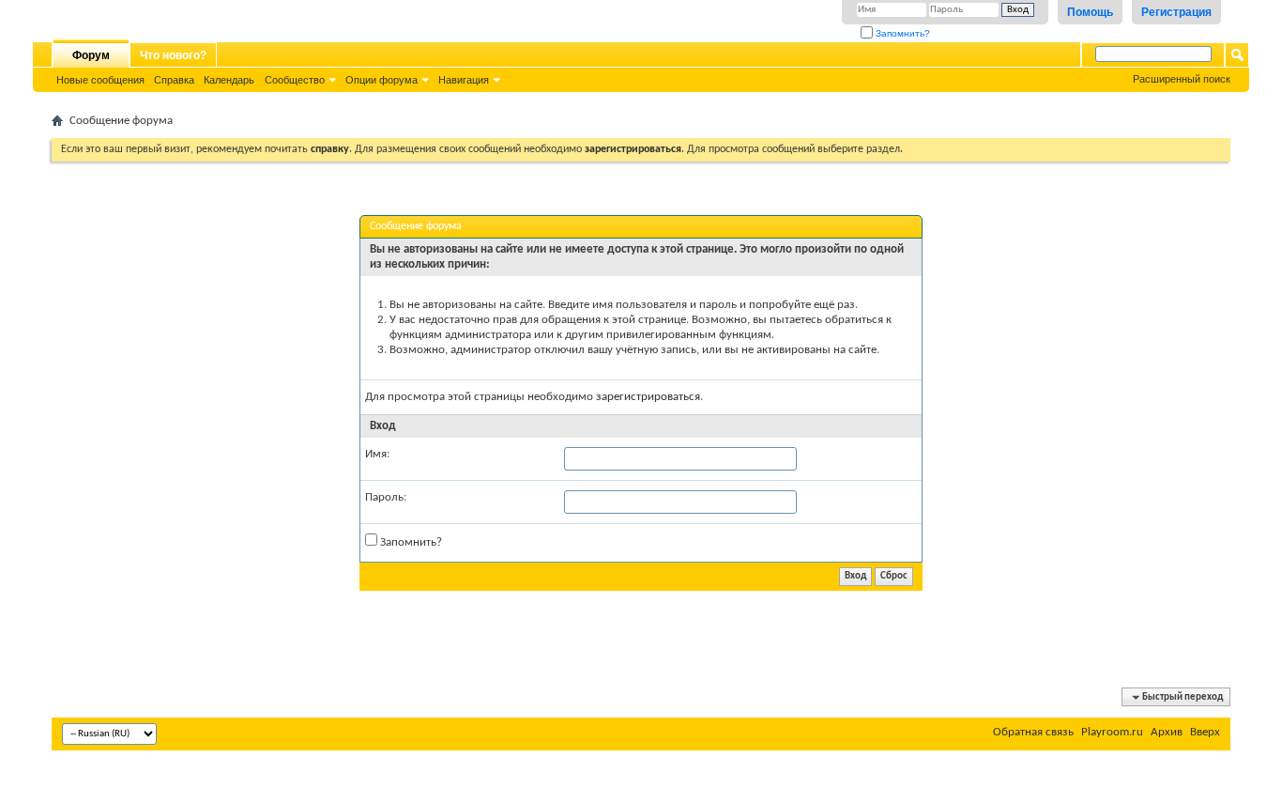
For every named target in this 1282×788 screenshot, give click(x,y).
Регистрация (1176, 12)
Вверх (1205, 732)
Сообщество (295, 79)
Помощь (1090, 12)
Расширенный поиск (1181, 79)
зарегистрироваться (648, 397)
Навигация (463, 79)
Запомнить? (901, 33)
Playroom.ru (1112, 732)
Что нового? (173, 55)
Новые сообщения (100, 79)
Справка (174, 79)
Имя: (377, 454)
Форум (91, 55)
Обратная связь (1033, 732)
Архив (1167, 732)
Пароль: (385, 497)
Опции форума (381, 79)
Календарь (229, 79)
